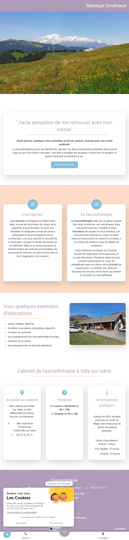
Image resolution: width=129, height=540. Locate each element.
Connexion (120, 528)
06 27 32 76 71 (25, 435)
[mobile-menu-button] (64, 531)
